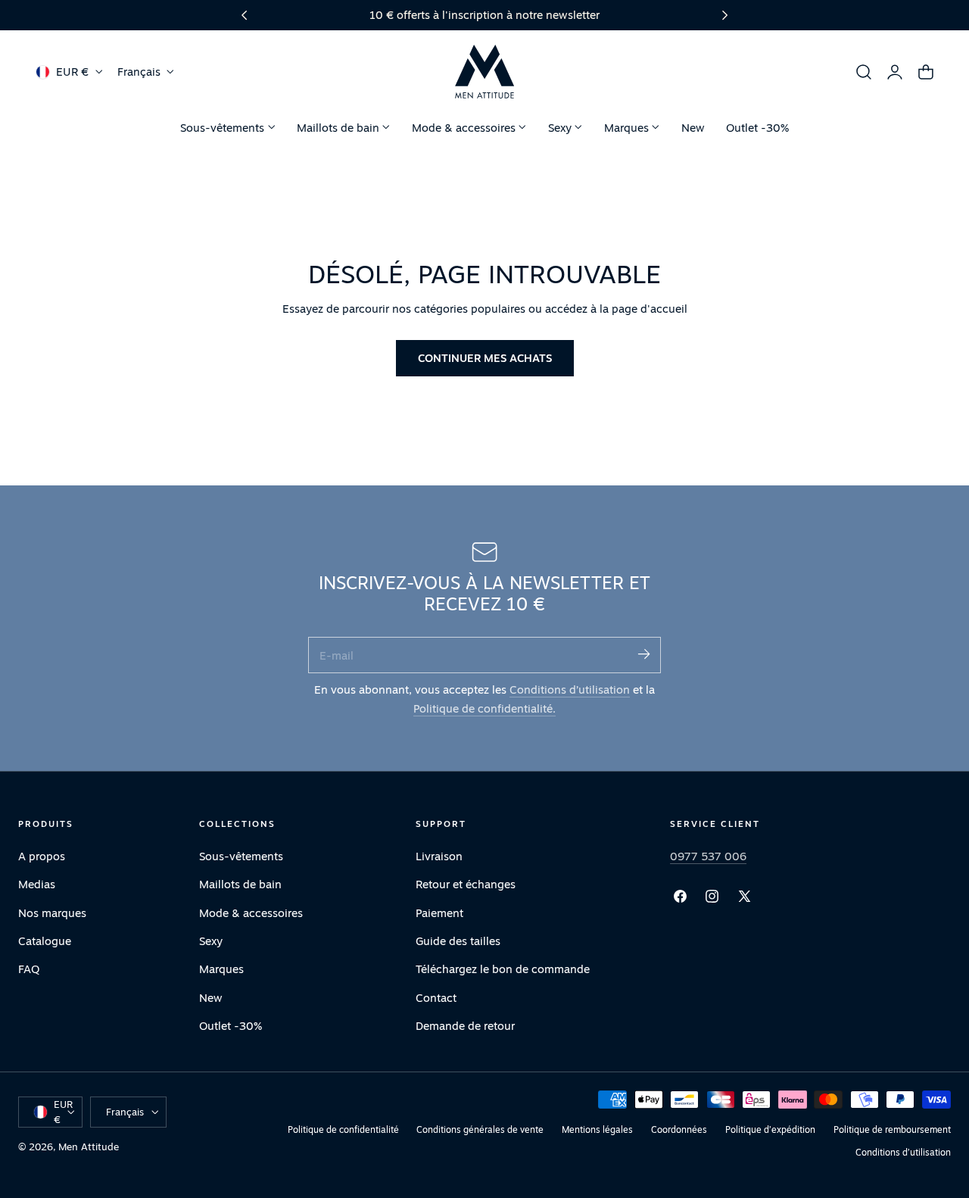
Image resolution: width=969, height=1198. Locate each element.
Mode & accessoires (251, 913)
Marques (221, 969)
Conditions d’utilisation (569, 689)
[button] (863, 72)
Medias (36, 885)
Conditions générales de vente (480, 1129)
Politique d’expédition (770, 1129)
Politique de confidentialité (343, 1129)
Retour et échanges (466, 885)
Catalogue (44, 941)
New (211, 998)
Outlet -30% (230, 1026)
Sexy (211, 941)
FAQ (28, 969)
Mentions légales (597, 1129)
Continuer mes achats (485, 358)
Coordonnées (679, 1129)
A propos (41, 856)
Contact (436, 998)
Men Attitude (88, 1146)
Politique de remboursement (892, 1129)
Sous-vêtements (241, 856)
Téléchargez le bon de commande (503, 969)
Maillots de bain (240, 885)
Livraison (439, 856)
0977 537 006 (708, 856)
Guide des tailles (458, 941)
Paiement (439, 913)
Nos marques (52, 913)
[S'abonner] (643, 654)
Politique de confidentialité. (484, 708)
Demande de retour (465, 1026)
